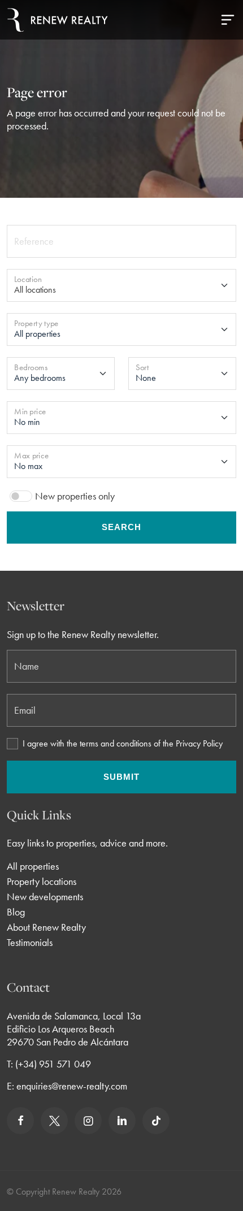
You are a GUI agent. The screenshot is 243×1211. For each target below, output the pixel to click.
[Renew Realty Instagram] (88, 1120)
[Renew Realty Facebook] (20, 1120)
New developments (45, 896)
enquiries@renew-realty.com (71, 1085)
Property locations (41, 881)
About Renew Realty (46, 927)
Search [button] (121, 527)
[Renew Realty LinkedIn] (122, 1120)
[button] (227, 20)
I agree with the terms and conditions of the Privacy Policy (123, 743)
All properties (33, 866)
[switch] (21, 496)
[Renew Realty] (58, 20)
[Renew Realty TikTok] (156, 1120)
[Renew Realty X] (54, 1120)
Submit (121, 777)
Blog (16, 911)
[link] (21, 1120)
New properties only (75, 495)
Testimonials (30, 942)
